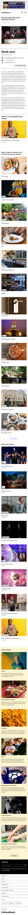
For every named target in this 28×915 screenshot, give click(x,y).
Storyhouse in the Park (6, 491)
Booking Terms (4, 887)
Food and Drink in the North (8, 699)
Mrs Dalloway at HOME (6, 588)
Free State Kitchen (5, 223)
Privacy (3, 881)
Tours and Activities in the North (9, 844)
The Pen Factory (4, 176)
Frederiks (3, 293)
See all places (14, 438)
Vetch (2, 246)
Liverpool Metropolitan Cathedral (8, 339)
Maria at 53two (4, 515)
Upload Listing (4, 896)
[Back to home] (5, 12)
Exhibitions (4, 728)
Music (2, 756)
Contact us (4, 875)
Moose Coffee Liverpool (6, 432)
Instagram (11, 903)
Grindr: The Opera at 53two (7, 466)
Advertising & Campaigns (7, 890)
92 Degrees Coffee (5, 362)
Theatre (3, 671)
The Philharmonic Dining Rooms (7, 270)
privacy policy (6, 870)
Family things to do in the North (8, 785)
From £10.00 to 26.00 (20, 65)
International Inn (4, 315)
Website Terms (4, 884)
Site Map (3, 893)
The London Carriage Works (7, 409)
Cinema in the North (6, 815)
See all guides (14, 855)
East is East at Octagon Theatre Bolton (9, 613)
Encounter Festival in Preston (7, 564)
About (2, 878)
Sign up (25, 866)
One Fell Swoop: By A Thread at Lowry (9, 540)
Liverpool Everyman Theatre (10, 58)
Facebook (18, 903)
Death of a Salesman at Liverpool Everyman (10, 140)
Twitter (4, 903)
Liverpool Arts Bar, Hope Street (7, 199)
